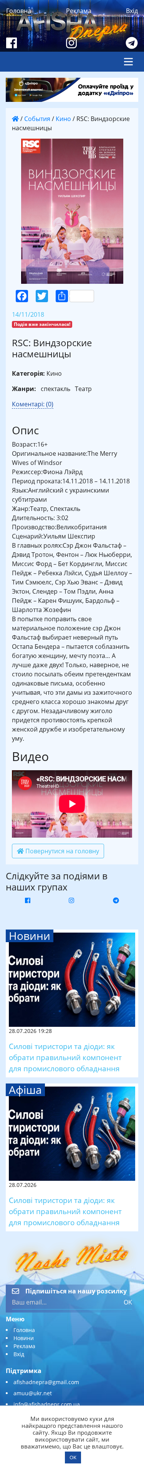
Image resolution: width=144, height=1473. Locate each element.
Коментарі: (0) (32, 404)
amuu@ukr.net (32, 1393)
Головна (18, 11)
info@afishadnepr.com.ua (46, 1404)
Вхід (132, 11)
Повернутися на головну (61, 851)
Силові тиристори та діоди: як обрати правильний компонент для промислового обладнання (65, 1057)
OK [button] (73, 1457)
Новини (23, 1338)
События (37, 119)
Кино (63, 119)
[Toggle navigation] (128, 62)
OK (128, 1302)
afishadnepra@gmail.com (46, 1382)
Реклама (78, 11)
